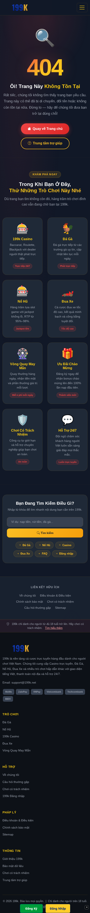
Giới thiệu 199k (13, 858)
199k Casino (11, 736)
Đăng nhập (66, 553)
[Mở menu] (82, 7)
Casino (66, 545)
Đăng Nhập (58, 908)
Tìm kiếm (46, 533)
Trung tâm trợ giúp (47, 143)
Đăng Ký (31, 908)
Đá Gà (26, 545)
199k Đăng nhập (13, 796)
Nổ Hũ (46, 545)
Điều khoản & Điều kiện (55, 595)
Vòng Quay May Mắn (17, 750)
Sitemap (60, 607)
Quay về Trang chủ (48, 128)
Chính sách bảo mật (29, 601)
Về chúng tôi (27, 595)
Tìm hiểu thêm (54, 628)
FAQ (44, 553)
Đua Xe (25, 553)
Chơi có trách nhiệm (60, 601)
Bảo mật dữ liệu (13, 866)
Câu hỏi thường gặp (37, 607)
